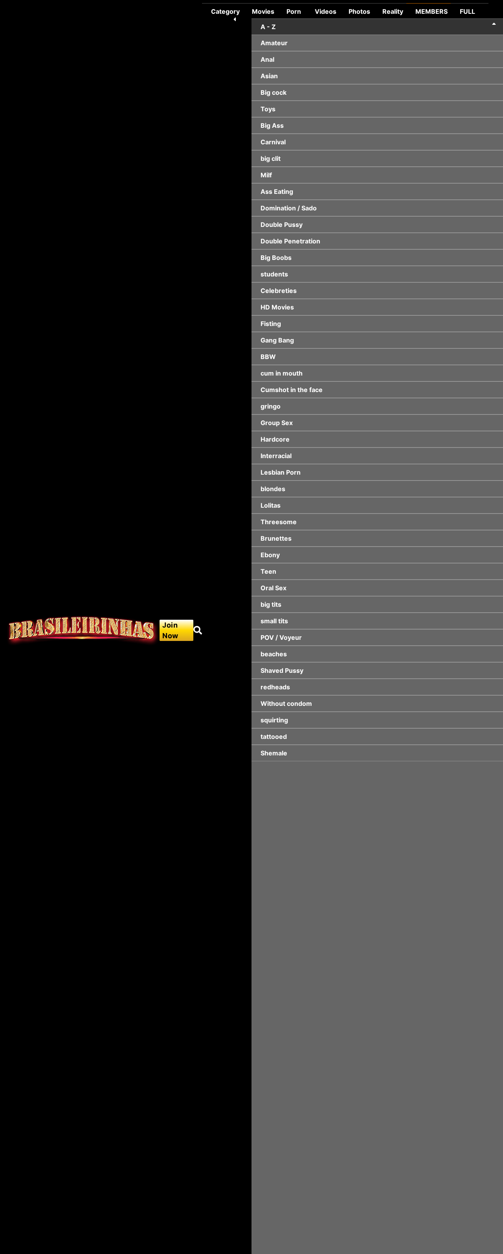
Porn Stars (294, 16)
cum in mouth (282, 373)
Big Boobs (276, 257)
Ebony (270, 555)
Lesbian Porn (281, 472)
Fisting (271, 324)
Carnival (273, 142)
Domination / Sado (289, 208)
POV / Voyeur (281, 637)
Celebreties (279, 291)
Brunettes (276, 538)
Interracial (276, 456)
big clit (271, 158)
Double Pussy (282, 224)
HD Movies (277, 307)
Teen (268, 571)
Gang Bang (277, 340)
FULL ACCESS (472, 16)
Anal (267, 59)
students (274, 274)
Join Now (170, 630)
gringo (271, 406)
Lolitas (271, 505)
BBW (268, 357)
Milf (266, 175)
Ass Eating (277, 191)
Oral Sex (273, 588)
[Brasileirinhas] (83, 630)
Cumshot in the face (292, 390)
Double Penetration (290, 241)
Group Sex (277, 423)
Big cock (273, 92)
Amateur (274, 43)
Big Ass (272, 125)
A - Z (268, 27)
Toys (268, 109)
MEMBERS (431, 11)
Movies (263, 11)
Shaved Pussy (282, 670)
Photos (359, 11)
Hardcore (275, 439)
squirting (274, 720)
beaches (274, 654)
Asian (269, 76)
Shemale (274, 753)
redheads (275, 687)
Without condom (286, 703)
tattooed (274, 736)
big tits (271, 604)
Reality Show (392, 16)
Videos (325, 11)
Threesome (279, 522)
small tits (274, 621)
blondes (273, 489)
